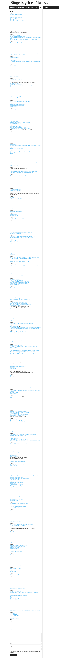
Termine (32, 7)
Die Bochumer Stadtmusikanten (14, 22)
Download (46, 7)
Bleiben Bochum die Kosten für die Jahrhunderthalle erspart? (19, 414)
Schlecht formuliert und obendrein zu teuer (16, 311)
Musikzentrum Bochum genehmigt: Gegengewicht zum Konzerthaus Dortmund (21, 275)
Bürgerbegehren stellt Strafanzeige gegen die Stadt (17, 96)
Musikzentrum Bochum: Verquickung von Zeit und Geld (18, 288)
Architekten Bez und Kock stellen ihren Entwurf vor (17, 487)
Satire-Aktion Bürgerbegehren (14, 326)
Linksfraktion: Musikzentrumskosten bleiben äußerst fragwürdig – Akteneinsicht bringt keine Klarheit (24, 328)
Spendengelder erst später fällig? (15, 488)
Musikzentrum (21, 7)
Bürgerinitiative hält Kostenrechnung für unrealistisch (17, 464)
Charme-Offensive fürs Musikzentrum (15, 531)
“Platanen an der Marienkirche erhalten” (16, 42)
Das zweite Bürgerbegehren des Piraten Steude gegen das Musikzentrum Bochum (22, 258)
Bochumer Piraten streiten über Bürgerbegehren (17, 565)
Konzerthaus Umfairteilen (13, 106)
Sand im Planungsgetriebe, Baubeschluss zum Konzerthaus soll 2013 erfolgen (21, 237)
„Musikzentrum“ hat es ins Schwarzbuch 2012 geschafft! (18, 127)
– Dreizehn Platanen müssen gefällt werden (16, 211)
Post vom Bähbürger (13, 19)
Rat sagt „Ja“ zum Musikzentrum (15, 279)
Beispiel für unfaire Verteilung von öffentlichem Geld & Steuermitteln (20, 101)
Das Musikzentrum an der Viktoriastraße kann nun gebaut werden (19, 281)
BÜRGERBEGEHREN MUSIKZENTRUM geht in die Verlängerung (19, 412)
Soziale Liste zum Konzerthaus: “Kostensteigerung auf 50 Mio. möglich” (20, 304)
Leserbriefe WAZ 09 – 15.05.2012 (15, 507)
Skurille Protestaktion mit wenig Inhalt (15, 152)
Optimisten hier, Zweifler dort (14, 438)
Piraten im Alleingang (13, 571)
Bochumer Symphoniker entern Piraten (15, 591)
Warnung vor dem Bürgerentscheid (15, 596)
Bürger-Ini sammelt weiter (14, 510)
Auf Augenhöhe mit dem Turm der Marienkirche (17, 140)
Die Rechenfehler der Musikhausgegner (16, 465)
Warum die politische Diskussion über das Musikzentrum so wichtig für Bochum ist (22, 524)
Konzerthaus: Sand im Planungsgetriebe (16, 229)
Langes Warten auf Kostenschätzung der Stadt (17, 218)
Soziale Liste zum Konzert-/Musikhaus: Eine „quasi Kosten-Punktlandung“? (21, 342)
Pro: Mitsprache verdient (13, 614)
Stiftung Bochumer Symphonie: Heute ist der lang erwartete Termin (19, 282)
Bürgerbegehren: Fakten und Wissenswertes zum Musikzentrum (19, 320)
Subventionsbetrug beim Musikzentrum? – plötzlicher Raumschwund (20, 122)
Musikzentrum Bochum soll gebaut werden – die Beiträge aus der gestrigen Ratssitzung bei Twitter (24, 265)
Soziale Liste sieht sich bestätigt (15, 35)
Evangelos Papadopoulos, (14, 197)
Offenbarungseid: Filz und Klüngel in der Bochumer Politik (18, 443)
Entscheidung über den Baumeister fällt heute (16, 499)
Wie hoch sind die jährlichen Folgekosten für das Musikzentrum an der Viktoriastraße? (22, 351)
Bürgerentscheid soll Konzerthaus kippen (16, 253)
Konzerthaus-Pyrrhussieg (14, 65)
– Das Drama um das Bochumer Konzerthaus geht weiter (18, 525)
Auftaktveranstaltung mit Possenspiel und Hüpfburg (17, 207)
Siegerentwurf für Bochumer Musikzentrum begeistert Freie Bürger (19, 478)
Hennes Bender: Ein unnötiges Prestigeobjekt (16, 186)
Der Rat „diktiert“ (12, 397)
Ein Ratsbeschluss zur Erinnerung (15, 413)
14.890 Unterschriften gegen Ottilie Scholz (16, 43)
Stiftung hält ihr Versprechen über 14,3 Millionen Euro (18, 421)
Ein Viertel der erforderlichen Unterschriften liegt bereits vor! (18, 175)
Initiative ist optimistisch (13, 144)
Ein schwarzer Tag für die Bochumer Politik (16, 287)
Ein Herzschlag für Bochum (14, 500)
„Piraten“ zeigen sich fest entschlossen (16, 568)
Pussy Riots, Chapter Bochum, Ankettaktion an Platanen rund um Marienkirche (21, 151)
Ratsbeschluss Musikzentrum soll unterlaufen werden (18, 435)
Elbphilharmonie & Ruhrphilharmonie (15, 126)
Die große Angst (12, 254)
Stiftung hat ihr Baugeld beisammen (15, 419)
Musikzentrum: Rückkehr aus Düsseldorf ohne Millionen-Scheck (19, 411)
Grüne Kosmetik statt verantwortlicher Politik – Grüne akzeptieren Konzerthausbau (22, 296)
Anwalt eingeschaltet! (13, 368)
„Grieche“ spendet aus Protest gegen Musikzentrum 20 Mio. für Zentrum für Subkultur (22, 318)
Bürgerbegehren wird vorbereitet (14, 598)
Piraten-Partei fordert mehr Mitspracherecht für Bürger (18, 609)
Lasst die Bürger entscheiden (14, 76)
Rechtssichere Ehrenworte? (14, 392)
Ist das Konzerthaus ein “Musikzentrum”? (16, 84)
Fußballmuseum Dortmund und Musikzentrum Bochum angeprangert (20, 128)
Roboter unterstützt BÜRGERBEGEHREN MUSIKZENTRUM (19, 439)
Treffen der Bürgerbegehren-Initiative (15, 240)
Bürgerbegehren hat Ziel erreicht (14, 57)
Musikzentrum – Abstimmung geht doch (16, 551)
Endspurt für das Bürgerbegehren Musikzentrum (17, 105)
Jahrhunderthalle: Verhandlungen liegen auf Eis (17, 415)
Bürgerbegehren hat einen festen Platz (15, 190)
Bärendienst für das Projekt (14, 455)
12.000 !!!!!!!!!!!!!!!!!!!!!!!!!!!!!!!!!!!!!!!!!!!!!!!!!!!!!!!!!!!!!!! (17, 98)
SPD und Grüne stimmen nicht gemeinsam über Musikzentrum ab (19, 283)
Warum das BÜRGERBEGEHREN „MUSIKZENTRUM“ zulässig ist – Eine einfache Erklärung (23, 39)
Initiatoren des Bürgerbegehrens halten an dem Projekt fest (18, 545)
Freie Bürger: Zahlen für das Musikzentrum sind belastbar (18, 303)
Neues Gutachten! (12, 367)
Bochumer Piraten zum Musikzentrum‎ (15, 233)
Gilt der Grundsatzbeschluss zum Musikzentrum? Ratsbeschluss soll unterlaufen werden (23, 434)
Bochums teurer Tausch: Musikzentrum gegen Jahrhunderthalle (19, 503)
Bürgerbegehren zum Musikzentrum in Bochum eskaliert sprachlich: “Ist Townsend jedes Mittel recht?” (25, 440)
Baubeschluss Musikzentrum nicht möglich (16, 477)
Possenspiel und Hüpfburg (14, 215)
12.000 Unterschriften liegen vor (14, 97)
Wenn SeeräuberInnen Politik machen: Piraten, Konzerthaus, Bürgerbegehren (21, 232)
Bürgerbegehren (13, 7)
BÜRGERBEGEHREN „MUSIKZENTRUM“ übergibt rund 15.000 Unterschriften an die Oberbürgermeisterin (25, 53)
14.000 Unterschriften (13, 60)
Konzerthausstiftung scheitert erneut (15, 489)
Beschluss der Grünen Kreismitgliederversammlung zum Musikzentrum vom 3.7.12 (22, 298)
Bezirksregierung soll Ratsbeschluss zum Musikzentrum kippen (19, 244)
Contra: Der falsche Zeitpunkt (14, 615)
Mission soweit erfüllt (13, 264)
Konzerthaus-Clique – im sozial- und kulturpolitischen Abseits (19, 333)
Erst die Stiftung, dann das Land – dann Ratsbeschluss (18, 444)
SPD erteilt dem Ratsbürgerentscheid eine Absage (17, 597)
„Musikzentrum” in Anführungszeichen (29, 236)
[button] (58, 7)
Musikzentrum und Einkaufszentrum (15, 289)
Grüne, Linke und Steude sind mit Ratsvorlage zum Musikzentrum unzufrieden (21, 323)
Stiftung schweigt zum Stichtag (14, 456)
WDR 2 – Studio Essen (13, 613)
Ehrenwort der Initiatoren (13, 393)
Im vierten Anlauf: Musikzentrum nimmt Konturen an (17, 486)
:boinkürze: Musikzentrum (14, 347)
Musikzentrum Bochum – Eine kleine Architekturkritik (18, 461)
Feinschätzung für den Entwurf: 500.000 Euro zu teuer (18, 420)
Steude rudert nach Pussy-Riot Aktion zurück (16, 148)
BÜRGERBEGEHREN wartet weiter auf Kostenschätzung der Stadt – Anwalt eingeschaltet (23, 222)
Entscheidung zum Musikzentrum (15, 308)
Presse (41, 7)
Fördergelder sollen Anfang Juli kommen (16, 400)
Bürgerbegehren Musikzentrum (14, 548)
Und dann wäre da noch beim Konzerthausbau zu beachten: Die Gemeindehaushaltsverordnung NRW (24, 346)
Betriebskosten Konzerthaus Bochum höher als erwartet (18, 366)
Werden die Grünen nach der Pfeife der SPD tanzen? (17, 54)
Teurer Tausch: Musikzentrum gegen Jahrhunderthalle (18, 506)
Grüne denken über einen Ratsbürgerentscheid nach (17, 588)
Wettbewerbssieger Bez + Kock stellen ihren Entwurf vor (18, 485)
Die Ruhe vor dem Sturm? (14, 241)
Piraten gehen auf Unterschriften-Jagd (15, 574)
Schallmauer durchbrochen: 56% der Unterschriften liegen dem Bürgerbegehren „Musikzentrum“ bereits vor (25, 145)
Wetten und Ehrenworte (13, 376)
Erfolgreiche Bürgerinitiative (14, 52)
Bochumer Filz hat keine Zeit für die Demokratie (17, 20)
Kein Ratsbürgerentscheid (14, 600)
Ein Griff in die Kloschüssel (14, 153)
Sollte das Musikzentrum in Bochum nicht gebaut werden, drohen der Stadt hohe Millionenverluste (24, 592)
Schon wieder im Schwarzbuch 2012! (15, 123)
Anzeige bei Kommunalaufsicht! (15, 352)
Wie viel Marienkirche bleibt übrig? (15, 496)
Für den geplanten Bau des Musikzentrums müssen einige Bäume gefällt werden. (22, 172)
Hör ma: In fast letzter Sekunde (14, 479)
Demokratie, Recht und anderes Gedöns (16, 345)
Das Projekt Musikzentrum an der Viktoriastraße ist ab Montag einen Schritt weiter (22, 208)
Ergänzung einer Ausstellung (14, 483)
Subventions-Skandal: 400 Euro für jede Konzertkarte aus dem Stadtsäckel (21, 132)
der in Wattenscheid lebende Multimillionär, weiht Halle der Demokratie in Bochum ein (22, 198)
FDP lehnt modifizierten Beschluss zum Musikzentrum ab (18, 302)
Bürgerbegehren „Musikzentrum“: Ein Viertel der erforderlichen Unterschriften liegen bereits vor (23, 178)
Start (10, 9)
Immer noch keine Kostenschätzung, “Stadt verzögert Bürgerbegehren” (20, 221)
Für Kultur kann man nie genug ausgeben (16, 79)
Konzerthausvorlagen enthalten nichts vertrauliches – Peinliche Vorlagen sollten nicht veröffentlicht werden (25, 327)
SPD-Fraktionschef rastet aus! (14, 274)
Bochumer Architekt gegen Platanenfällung (16, 14)
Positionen (28, 7)
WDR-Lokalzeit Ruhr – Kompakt (14, 83)
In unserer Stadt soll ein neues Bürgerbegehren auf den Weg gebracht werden (21, 622)
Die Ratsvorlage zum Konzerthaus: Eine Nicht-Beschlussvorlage (19, 331)
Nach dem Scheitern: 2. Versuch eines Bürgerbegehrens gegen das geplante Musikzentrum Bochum (24, 257)
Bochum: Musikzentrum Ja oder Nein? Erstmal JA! (17, 276)
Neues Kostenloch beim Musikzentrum (15, 521)
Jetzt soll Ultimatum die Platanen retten (16, 17)
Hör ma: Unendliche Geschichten (15, 332)
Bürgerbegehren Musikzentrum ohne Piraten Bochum (17, 546)
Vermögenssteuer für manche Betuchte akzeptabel (17, 109)
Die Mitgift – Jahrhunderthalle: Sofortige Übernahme (17, 431)
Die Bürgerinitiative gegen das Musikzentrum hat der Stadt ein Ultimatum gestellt (22, 21)
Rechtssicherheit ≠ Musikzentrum (15, 305)
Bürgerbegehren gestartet (13, 214)
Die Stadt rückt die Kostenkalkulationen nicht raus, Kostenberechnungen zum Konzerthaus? (23, 387)
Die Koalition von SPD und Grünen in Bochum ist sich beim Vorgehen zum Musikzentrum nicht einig (24, 599)
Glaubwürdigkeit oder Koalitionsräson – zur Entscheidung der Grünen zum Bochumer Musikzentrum (24, 350)
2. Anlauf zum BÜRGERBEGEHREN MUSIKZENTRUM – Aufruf (19, 261)
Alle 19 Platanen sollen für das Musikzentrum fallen (17, 36)
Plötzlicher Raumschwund (14, 118)
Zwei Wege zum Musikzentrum (14, 284)
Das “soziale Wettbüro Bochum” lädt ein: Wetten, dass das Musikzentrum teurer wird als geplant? (24, 386)
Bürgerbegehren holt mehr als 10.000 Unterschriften (17, 104)
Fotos (37, 7)
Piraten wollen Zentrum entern (14, 618)
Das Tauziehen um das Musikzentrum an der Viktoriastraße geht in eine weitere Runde (22, 353)
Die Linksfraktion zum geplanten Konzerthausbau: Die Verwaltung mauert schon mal (22, 375)
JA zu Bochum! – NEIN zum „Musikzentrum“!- (17, 236)
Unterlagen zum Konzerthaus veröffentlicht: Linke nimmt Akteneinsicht (20, 341)
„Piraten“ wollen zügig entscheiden (15, 585)
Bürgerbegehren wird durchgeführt (15, 542)
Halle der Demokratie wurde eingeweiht (15, 189)
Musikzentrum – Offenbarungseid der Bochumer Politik (18, 452)
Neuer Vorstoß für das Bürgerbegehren (15, 547)
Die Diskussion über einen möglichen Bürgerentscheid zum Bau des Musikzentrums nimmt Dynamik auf (25, 610)
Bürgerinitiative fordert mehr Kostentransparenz (17, 482)
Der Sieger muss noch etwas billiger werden (16, 484)
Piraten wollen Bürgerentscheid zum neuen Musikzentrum (18, 595)
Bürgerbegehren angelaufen (14, 165)
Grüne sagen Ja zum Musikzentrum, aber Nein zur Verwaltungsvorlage (20, 299)
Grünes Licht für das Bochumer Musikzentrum (16, 280)
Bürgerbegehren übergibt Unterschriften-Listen (16, 44)
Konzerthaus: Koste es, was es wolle (15, 266)
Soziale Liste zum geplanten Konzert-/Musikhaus (17, 319)
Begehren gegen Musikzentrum (14, 18)
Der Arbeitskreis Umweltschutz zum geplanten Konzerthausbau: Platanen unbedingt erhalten (23, 171)
